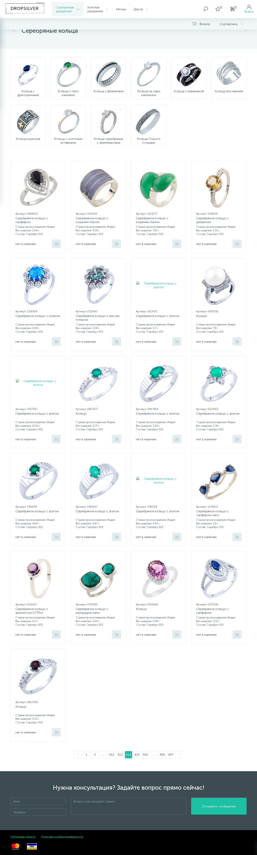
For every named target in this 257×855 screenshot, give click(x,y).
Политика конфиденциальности (62, 836)
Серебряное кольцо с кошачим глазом (92, 220)
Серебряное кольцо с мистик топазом (98, 318)
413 (120, 755)
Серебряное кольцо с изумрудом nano (92, 611)
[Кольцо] (219, 285)
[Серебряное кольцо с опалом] (38, 285)
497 (170, 755)
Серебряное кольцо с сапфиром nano (212, 513)
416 (145, 755)
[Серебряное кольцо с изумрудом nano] (98, 578)
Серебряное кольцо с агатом (157, 316)
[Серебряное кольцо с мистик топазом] (98, 285)
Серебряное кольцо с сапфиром (31, 220)
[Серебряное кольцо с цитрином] (219, 187)
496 (162, 755)
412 (111, 755)
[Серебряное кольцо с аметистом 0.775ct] (38, 578)
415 (137, 755)
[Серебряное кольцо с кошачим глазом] (98, 187)
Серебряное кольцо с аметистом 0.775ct (31, 611)
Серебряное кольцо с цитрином (212, 220)
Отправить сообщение (219, 806)
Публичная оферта (22, 836)
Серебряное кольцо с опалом (37, 316)
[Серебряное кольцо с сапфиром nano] (219, 480)
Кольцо (201, 316)
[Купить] (56, 244)
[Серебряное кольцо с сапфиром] (38, 187)
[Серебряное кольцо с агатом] (158, 285)
